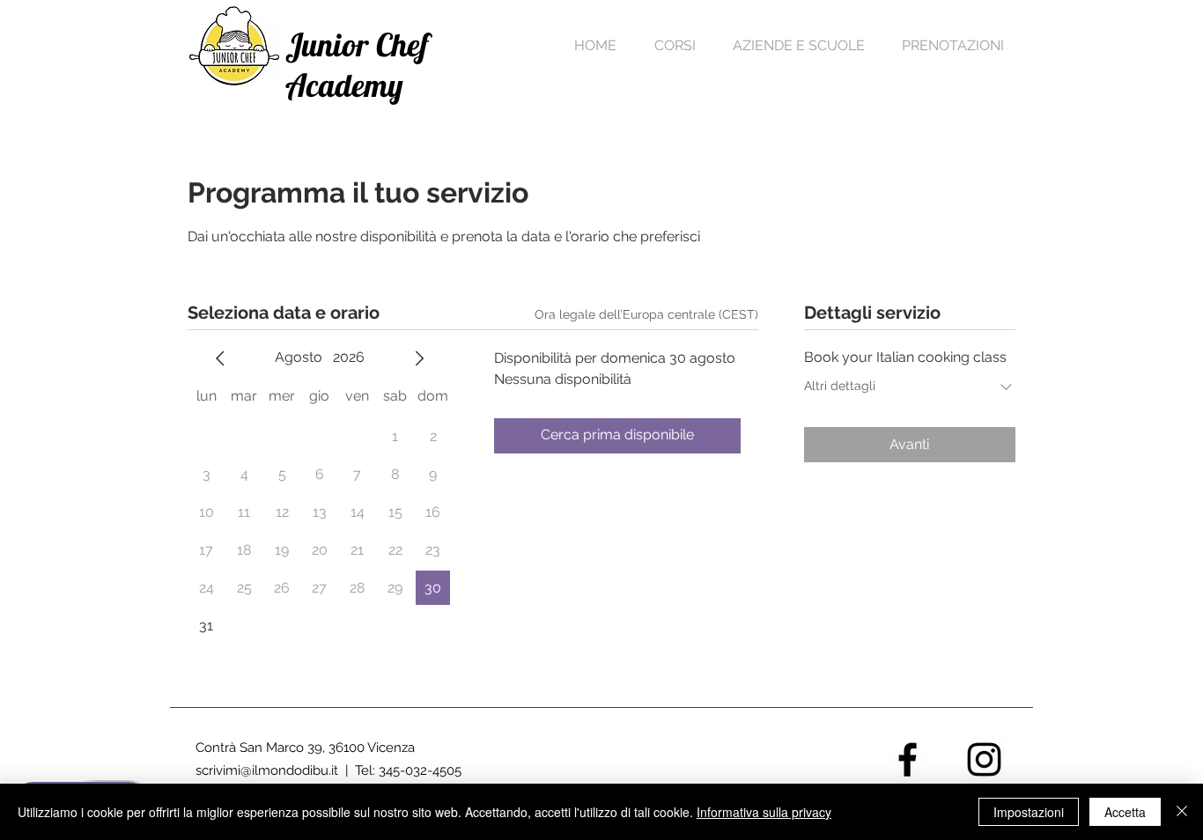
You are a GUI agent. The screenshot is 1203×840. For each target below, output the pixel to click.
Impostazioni (1028, 812)
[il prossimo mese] (419, 358)
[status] (646, 315)
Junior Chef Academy (357, 65)
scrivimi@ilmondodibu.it (267, 770)
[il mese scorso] (220, 358)
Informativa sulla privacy (764, 812)
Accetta (1125, 812)
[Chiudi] (1181, 812)
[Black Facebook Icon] (907, 759)
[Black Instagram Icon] (984, 759)
